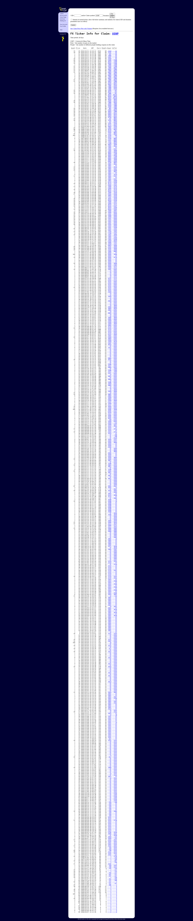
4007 (114, 210)
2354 (114, 633)
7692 (109, 146)
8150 (109, 129)
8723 (109, 182)
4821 (114, 146)
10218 (114, 98)
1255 (114, 865)
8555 (109, 189)
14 (114, 137)
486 (109, 885)
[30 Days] (112, 17)
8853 (114, 117)
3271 (109, 523)
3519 (114, 167)
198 (109, 420)
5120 (114, 438)
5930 (109, 66)
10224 (114, 95)
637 (109, 874)
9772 (109, 125)
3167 (109, 57)
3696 (109, 60)
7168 (109, 143)
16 (109, 642)
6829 (114, 67)
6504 (109, 82)
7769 (109, 231)
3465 (109, 110)
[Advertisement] (101, 4)
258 (109, 802)
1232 (109, 852)
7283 (114, 265)
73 (114, 487)
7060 (114, 368)
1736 (114, 820)
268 (114, 802)
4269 (109, 439)
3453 (114, 526)
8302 (109, 198)
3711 (114, 203)
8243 (109, 206)
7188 (114, 60)
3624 (114, 522)
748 (109, 850)
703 (109, 847)
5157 (114, 149)
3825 (109, 465)
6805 (109, 195)
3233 (109, 817)
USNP (115, 33)
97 (114, 147)
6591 (109, 359)
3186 (109, 364)
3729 (109, 561)
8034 (109, 61)
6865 (109, 394)
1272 (114, 867)
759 (114, 868)
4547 (114, 486)
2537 (114, 840)
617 (109, 648)
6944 (109, 63)
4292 (109, 247)
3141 (109, 52)
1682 (114, 811)
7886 (109, 55)
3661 (109, 164)
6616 (114, 341)
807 (114, 861)
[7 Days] (112, 15)
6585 (109, 409)
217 (114, 870)
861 (109, 108)
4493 (114, 492)
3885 (114, 529)
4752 (109, 278)
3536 (109, 135)
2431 (114, 841)
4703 (114, 459)
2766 (114, 698)
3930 (114, 513)
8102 (114, 212)
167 (109, 54)
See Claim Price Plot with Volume (81, 28)
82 (114, 51)
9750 (109, 117)
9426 (109, 105)
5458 (109, 51)
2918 (114, 192)
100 (114, 135)
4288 (109, 499)
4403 (114, 490)
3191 (109, 134)
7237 (109, 141)
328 (114, 862)
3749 (114, 564)
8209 (114, 122)
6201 (114, 269)
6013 (114, 84)
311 (109, 879)
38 (114, 715)
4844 (114, 305)
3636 (114, 546)
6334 (109, 412)
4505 (109, 486)
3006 (109, 834)
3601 (114, 594)
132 (114, 423)
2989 (109, 767)
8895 (114, 138)
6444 (109, 406)
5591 (109, 194)
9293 (109, 132)
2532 (109, 645)
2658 (109, 837)
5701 (114, 418)
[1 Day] (112, 14)
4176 (114, 186)
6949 (114, 213)
